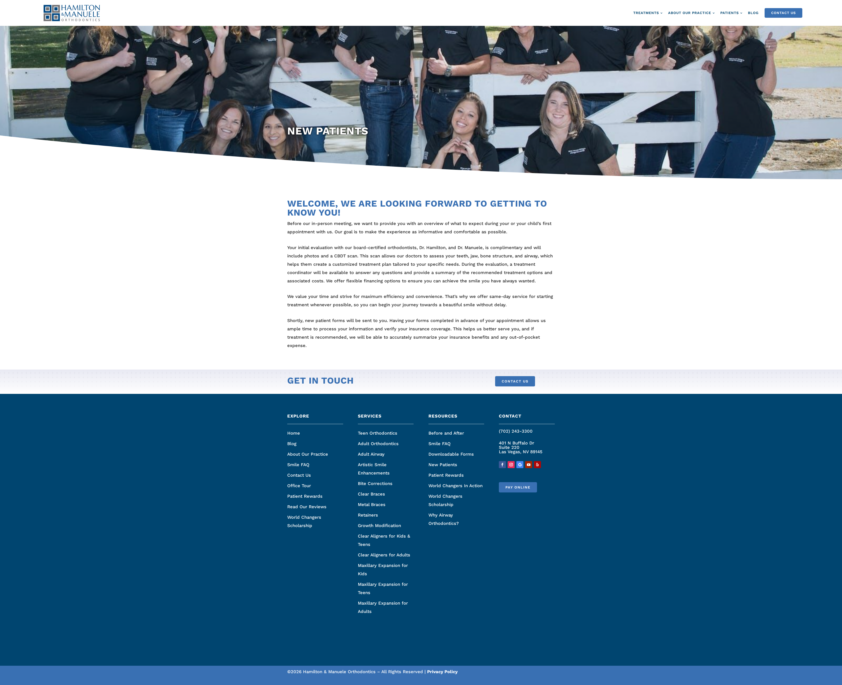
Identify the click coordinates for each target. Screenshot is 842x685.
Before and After (446, 433)
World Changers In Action (455, 485)
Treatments (646, 13)
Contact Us (783, 13)
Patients (729, 13)
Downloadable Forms (451, 454)
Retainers (368, 515)
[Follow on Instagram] (511, 464)
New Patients (442, 464)
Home (293, 433)
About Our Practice (689, 13)
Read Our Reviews (306, 506)
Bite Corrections (375, 483)
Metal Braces (371, 504)
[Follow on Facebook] (502, 464)
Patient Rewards (305, 496)
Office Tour (299, 485)
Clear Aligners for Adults (384, 555)
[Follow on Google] (519, 464)
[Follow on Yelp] (537, 464)
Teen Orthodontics (377, 433)
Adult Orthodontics (378, 443)
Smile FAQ (298, 464)
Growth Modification (379, 525)
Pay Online (517, 487)
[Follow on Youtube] (528, 464)
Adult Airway (371, 454)
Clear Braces (371, 494)
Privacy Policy (442, 671)
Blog (753, 13)
